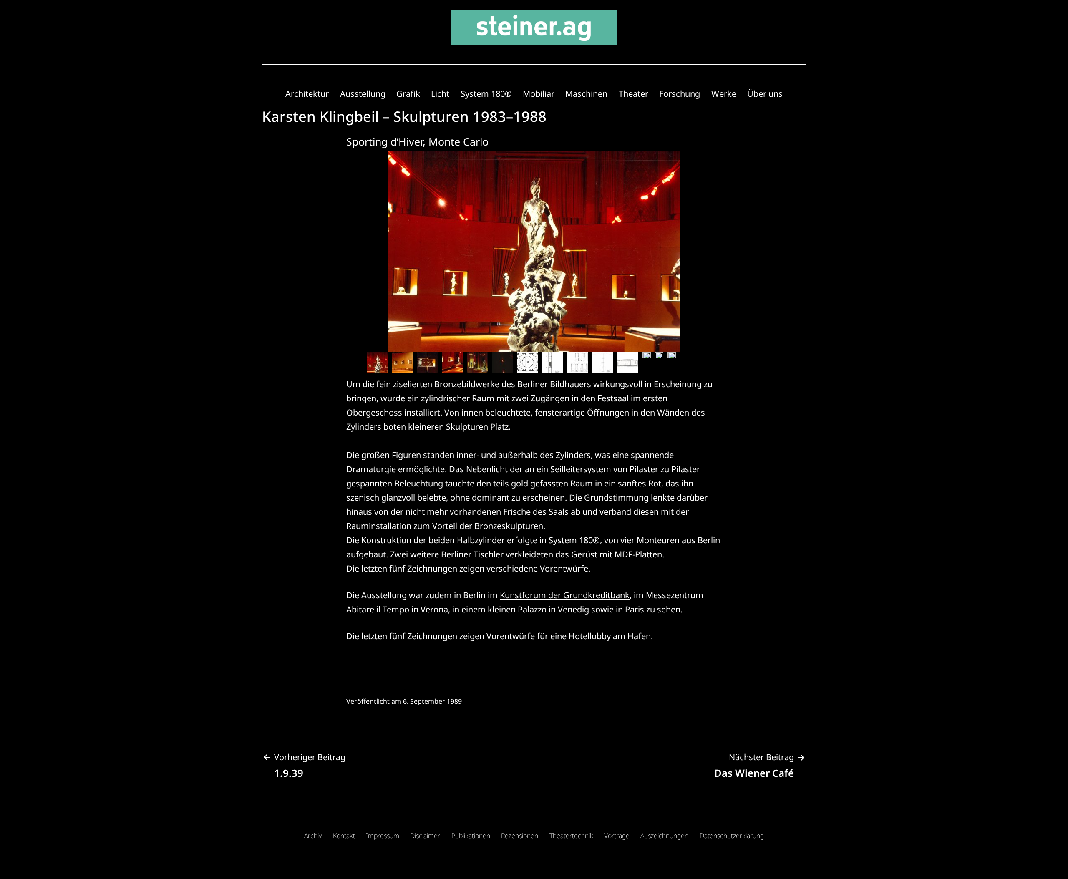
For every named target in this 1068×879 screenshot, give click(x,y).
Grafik (408, 93)
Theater (633, 93)
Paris (634, 609)
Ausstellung (362, 93)
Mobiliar (538, 93)
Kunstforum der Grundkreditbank (565, 595)
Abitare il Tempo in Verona (397, 609)
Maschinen (586, 93)
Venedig (573, 609)
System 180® (486, 93)
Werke (723, 93)
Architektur (307, 93)
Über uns (765, 93)
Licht (440, 93)
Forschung (679, 93)
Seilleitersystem (580, 469)
